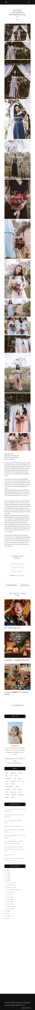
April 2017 (9, 901)
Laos (19, 781)
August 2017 (10, 892)
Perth (14, 778)
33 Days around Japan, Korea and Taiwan (13, 826)
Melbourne (12, 781)
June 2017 (9, 896)
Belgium (7, 794)
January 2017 (10, 908)
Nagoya (12, 797)
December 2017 (10, 882)
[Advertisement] (14, 932)
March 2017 (9, 904)
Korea (14, 789)
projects (16, 575)
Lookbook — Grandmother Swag (17, 660)
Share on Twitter (18, 567)
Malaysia (20, 789)
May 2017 (9, 899)
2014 (7, 916)
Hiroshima (20, 794)
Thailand (12, 783)
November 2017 (10, 885)
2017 (7, 880)
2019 (7, 875)
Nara (6, 792)
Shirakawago (13, 792)
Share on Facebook (18, 564)
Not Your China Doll (12, 628)
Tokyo (16, 775)
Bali (23, 781)
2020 (7, 873)
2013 (7, 918)
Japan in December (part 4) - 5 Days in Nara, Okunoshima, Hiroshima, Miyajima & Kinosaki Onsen (14, 849)
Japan (11, 775)
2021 (7, 870)
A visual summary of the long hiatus (16, 693)
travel (6, 773)
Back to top (25, 1008)
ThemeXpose (18, 1002)
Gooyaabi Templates (9, 1005)
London (7, 797)
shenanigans (21, 575)
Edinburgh (13, 794)
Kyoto (6, 781)
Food (6, 775)
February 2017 (10, 906)
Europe (19, 778)
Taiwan (19, 792)
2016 (7, 911)
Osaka (6, 783)
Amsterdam (8, 789)
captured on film (9, 786)
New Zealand (8, 778)
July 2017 (9, 894)
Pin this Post (18, 571)
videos (16, 786)
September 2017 (10, 887)
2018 (7, 877)
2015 (7, 913)
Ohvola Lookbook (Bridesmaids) (14, 889)
